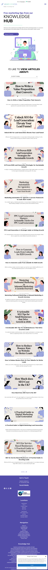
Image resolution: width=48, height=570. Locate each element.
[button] (45, 556)
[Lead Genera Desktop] (9, 4)
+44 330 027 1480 (25, 482)
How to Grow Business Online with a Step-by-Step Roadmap (24, 548)
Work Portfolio (24, 528)
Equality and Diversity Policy (24, 535)
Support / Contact (24, 531)
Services (24, 529)
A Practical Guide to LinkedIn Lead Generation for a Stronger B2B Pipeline (24, 552)
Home (5, 6)
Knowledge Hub (24, 527)
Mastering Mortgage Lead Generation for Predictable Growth (24, 554)
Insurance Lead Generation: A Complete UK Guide (24, 547)
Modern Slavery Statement (24, 534)
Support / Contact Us (24, 481)
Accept (32, 565)
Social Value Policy (24, 536)
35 (26, 471)
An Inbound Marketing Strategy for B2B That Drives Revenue (24, 549)
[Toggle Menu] (45, 4)
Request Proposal (9, 34)
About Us (24, 525)
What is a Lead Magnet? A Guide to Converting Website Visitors (24, 551)
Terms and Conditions (24, 532)
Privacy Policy (29, 567)
